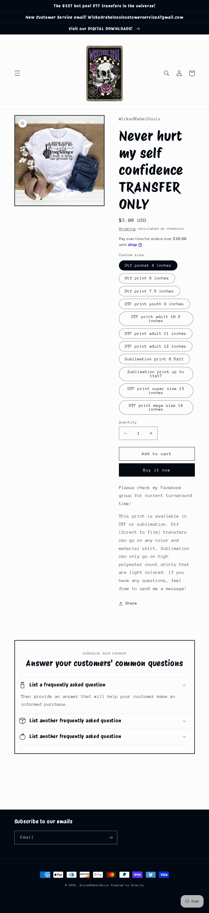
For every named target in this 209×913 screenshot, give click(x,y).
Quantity (128, 422)
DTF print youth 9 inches (154, 304)
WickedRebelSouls (94, 885)
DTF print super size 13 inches (156, 390)
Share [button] (131, 603)
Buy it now (157, 470)
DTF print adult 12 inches (155, 346)
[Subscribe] (110, 837)
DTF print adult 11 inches (155, 333)
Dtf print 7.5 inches (149, 291)
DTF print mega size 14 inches (156, 407)
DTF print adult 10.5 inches (156, 318)
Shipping (127, 229)
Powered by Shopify (127, 885)
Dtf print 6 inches (147, 278)
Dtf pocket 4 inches (148, 265)
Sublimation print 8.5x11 (154, 359)
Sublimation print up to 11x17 (156, 374)
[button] (17, 73)
